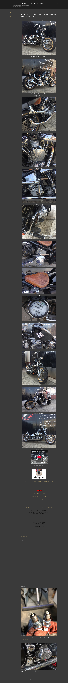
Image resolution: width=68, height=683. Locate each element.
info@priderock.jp (41, 525)
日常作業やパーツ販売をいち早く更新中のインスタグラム (43, 481)
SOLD (11, 16)
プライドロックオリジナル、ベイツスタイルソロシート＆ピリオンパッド (39, 507)
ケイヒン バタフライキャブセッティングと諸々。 (36, 637)
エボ (10, 18)
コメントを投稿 (25, 639)
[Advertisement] (39, 575)
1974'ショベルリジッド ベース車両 (39, 496)
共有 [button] (10, 12)
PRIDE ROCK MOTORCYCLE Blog (28, 3)
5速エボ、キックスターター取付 (30, 671)
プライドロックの (28, 481)
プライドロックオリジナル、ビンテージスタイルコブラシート (39, 504)
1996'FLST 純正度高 (39, 499)
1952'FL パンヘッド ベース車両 (39, 493)
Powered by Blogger (35, 679)
